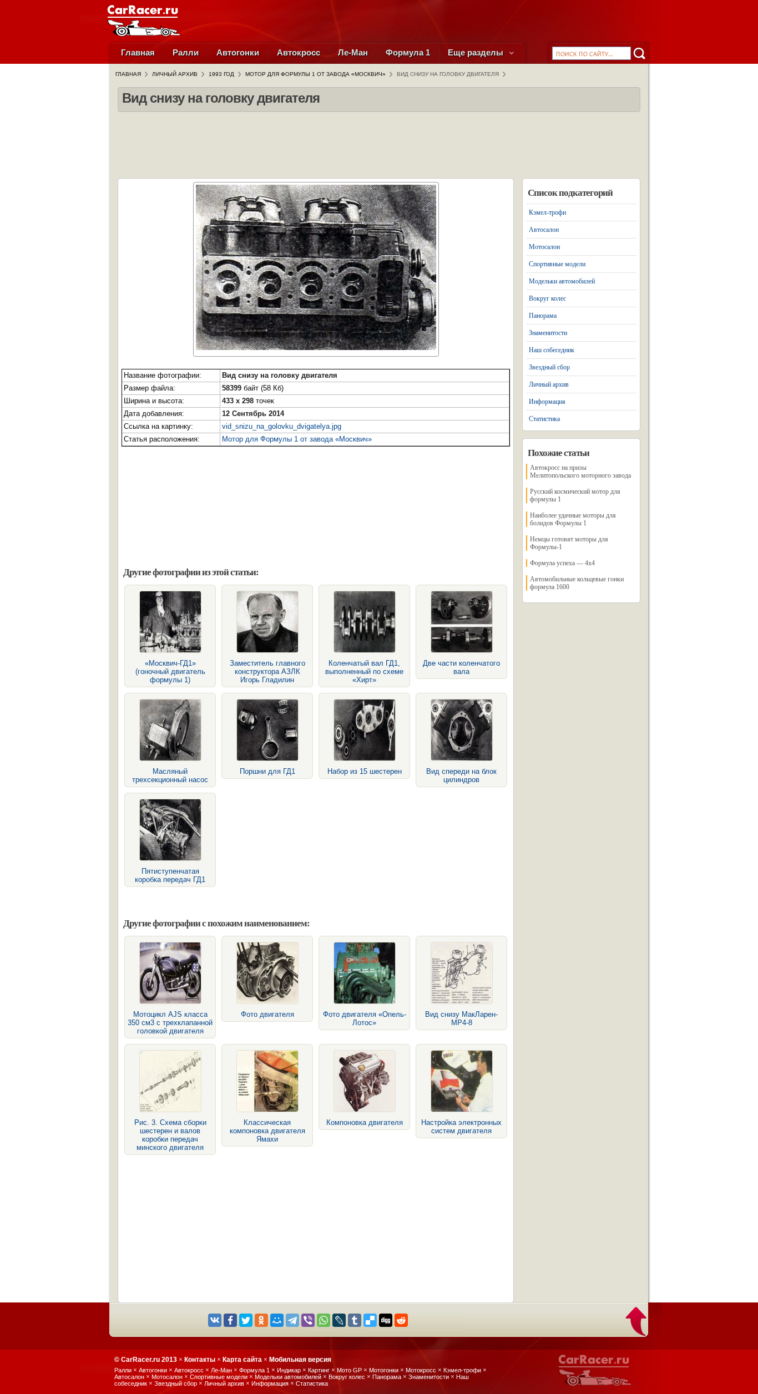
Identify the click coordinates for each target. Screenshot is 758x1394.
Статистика (544, 419)
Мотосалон (544, 247)
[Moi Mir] (277, 1320)
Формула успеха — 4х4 (562, 563)
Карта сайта (242, 1359)
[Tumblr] (354, 1320)
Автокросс (298, 52)
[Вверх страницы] (636, 1322)
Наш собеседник (551, 350)
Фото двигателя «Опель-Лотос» (364, 1018)
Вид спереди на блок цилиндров (461, 775)
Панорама (543, 316)
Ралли (186, 52)
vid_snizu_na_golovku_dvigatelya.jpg (281, 426)
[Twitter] (245, 1320)
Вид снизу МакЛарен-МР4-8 (461, 1018)
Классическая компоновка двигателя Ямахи (267, 1130)
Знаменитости (548, 333)
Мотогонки (383, 1370)
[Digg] (385, 1320)
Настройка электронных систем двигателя (461, 1126)
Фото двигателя (267, 1014)
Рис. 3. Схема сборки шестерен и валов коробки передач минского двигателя (170, 1135)
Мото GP (349, 1370)
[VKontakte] (214, 1320)
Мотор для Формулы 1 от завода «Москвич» (297, 439)
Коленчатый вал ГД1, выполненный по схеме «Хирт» (364, 671)
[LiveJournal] (339, 1320)
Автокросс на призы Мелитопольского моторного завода (580, 471)
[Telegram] (292, 1320)
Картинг (319, 1370)
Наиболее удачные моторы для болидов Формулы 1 (573, 519)
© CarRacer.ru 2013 (145, 1359)
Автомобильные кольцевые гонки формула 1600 (577, 583)
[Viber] (308, 1320)
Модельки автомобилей (562, 281)
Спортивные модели (557, 264)
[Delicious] (370, 1320)
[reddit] (401, 1320)
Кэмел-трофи (547, 212)
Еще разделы (477, 52)
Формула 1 (408, 52)
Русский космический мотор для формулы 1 (575, 495)
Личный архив (549, 384)
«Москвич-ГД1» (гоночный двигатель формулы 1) (170, 671)
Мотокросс (421, 1370)
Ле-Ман (353, 52)
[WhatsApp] (323, 1320)
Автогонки (237, 52)
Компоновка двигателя (364, 1122)
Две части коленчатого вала (461, 667)
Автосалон (544, 230)
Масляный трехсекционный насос (170, 775)
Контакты (199, 1359)
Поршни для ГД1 (267, 771)
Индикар (289, 1370)
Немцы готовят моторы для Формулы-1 (569, 543)
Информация (547, 401)
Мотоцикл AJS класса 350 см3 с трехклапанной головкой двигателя (170, 1022)
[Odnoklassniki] (261, 1320)
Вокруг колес (547, 298)
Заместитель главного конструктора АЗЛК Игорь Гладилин (267, 671)
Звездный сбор (549, 367)
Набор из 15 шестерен (364, 771)
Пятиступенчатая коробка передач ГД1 (170, 875)
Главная (138, 52)
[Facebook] (230, 1320)
